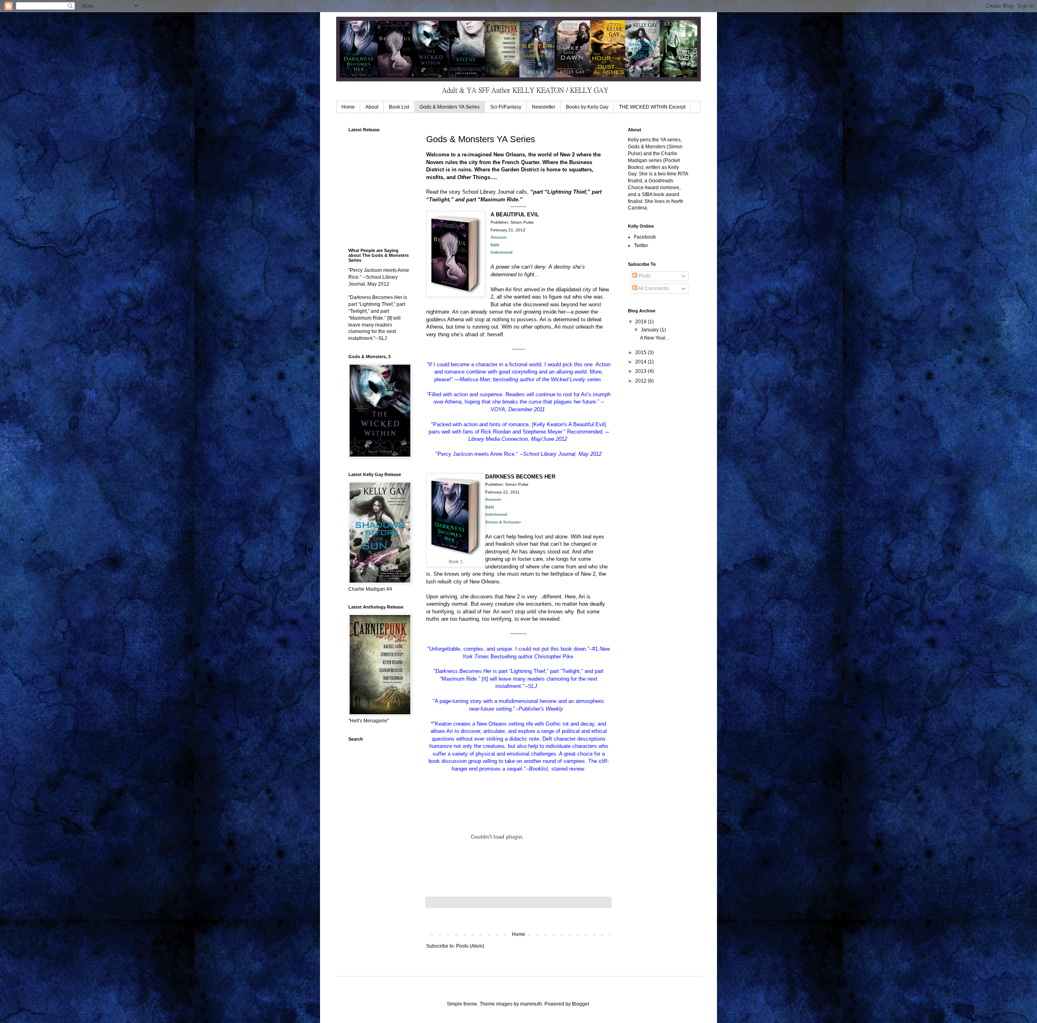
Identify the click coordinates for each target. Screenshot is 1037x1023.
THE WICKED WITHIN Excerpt (652, 107)
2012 (641, 381)
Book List (399, 107)
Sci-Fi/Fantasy (505, 107)
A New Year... (654, 338)
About (371, 107)
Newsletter (543, 107)
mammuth (531, 1004)
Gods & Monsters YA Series (450, 107)
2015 (641, 352)
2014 (641, 362)
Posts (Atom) (470, 946)
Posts (644, 276)
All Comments (653, 288)
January (650, 330)
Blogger (580, 1004)
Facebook (645, 237)
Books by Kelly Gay (587, 107)
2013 (641, 371)
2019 (641, 322)
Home (348, 107)
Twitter (641, 245)
